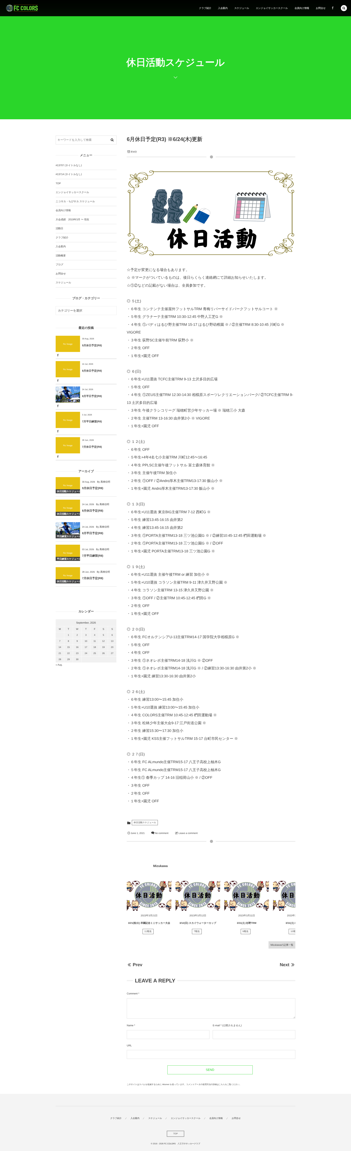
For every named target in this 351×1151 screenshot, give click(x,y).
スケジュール (63, 282)
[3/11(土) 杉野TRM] (246, 895)
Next (284, 964)
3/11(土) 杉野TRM (246, 923)
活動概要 (61, 255)
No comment (161, 833)
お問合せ (61, 273)
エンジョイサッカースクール (72, 192)
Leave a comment (188, 833)
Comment (132, 993)
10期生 (294, 931)
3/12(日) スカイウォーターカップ (197, 923)
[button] (344, 8)
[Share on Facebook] (333, 8)
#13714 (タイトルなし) (69, 174)
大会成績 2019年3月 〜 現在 (72, 219)
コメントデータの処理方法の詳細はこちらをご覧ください (212, 1084)
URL (129, 1045)
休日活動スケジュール (145, 822)
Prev (137, 964)
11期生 (148, 931)
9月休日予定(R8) (92, 345)
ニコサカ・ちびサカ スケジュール (75, 201)
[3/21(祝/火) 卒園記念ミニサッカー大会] (149, 895)
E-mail (216, 1025)
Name (130, 1025)
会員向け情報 (63, 210)
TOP (58, 183)
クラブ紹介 (62, 237)
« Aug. (59, 664)
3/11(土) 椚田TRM (295, 923)
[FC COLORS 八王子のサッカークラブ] (22, 8)
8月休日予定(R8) (92, 370)
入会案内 (61, 246)
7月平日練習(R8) (92, 421)
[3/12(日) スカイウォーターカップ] (198, 895)
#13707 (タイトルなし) (69, 165)
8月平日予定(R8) (92, 396)
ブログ (59, 264)
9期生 (246, 931)
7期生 (197, 931)
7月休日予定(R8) (92, 446)
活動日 (59, 228)
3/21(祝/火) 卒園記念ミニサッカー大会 (149, 923)
